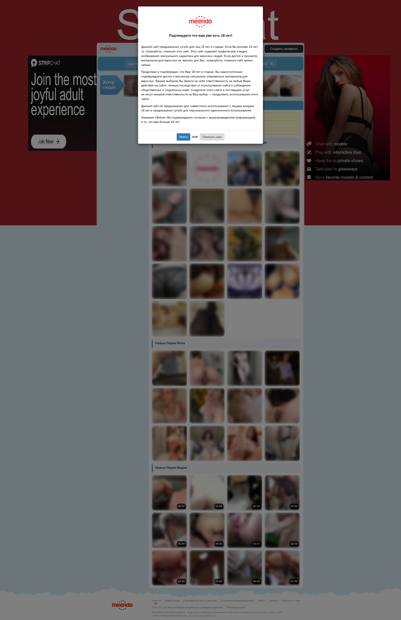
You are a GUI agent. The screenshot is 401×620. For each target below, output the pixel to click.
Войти (183, 137)
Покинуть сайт (212, 137)
